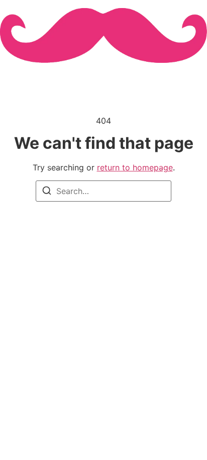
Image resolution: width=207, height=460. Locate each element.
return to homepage (135, 167)
